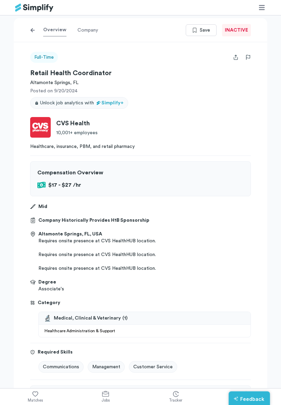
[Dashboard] (34, 7)
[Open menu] (261, 7)
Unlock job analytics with (82, 103)
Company (87, 30)
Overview (54, 29)
